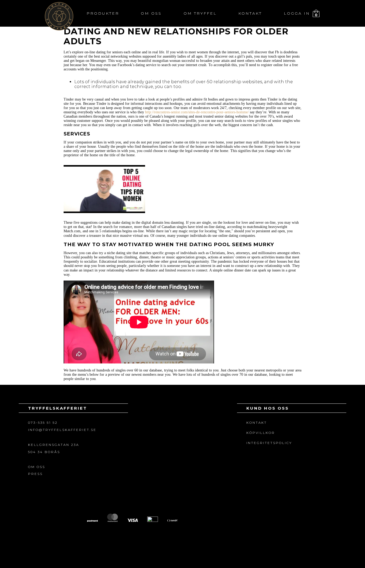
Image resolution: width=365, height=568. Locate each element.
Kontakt (250, 13)
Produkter (103, 13)
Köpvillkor (260, 433)
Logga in (297, 13)
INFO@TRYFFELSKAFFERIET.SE (62, 430)
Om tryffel (200, 13)
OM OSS (36, 467)
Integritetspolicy (269, 443)
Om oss (151, 13)
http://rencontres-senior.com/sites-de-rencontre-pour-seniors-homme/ (197, 112)
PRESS (35, 474)
